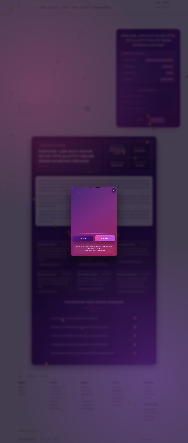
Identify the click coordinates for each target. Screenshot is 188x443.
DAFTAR (105, 238)
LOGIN (83, 238)
